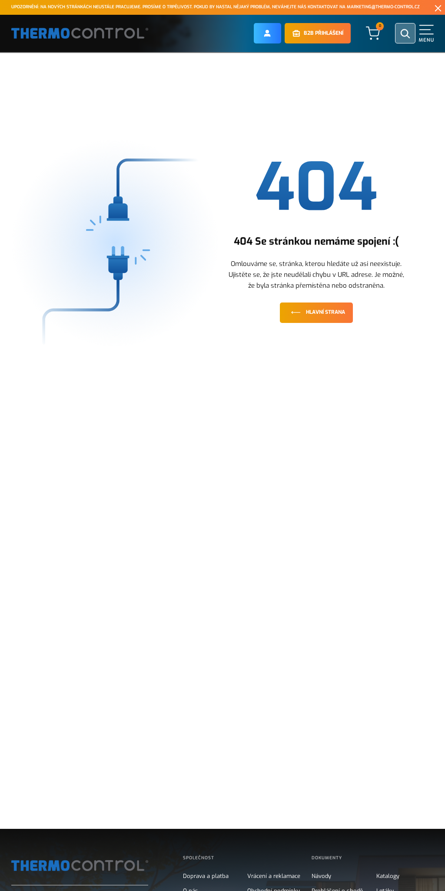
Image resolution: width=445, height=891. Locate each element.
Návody (321, 876)
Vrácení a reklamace (273, 876)
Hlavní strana (325, 312)
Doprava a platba (206, 876)
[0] (372, 32)
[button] (267, 33)
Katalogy (387, 876)
